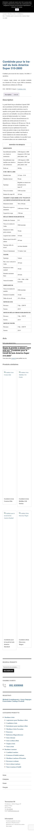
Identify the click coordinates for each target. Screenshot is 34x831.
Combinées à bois (21, 89)
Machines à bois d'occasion (14, 729)
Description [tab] (8, 94)
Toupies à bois (10, 743)
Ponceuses (9, 732)
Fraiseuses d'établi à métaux (15, 755)
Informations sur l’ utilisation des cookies (15, 824)
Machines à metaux (10, 749)
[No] (32, 6)
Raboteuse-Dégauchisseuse (14, 735)
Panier (5, 783)
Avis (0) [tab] (16, 94)
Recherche (8, 671)
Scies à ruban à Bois (12, 740)
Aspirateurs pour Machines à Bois (17, 720)
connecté (13, 358)
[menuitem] (15, 787)
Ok (17, 9)
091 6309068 (16, 685)
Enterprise (6, 779)
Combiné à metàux (12, 752)
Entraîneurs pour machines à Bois (17, 726)
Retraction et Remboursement (12, 822)
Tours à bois (10, 746)
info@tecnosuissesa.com (13, 811)
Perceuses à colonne (12, 761)
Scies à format (10, 738)
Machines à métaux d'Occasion (16, 758)
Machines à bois (12, 14)
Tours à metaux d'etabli (13, 767)
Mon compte (9, 826)
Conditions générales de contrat (13, 821)
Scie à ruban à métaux (13, 764)
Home (4, 775)
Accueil (5, 14)
